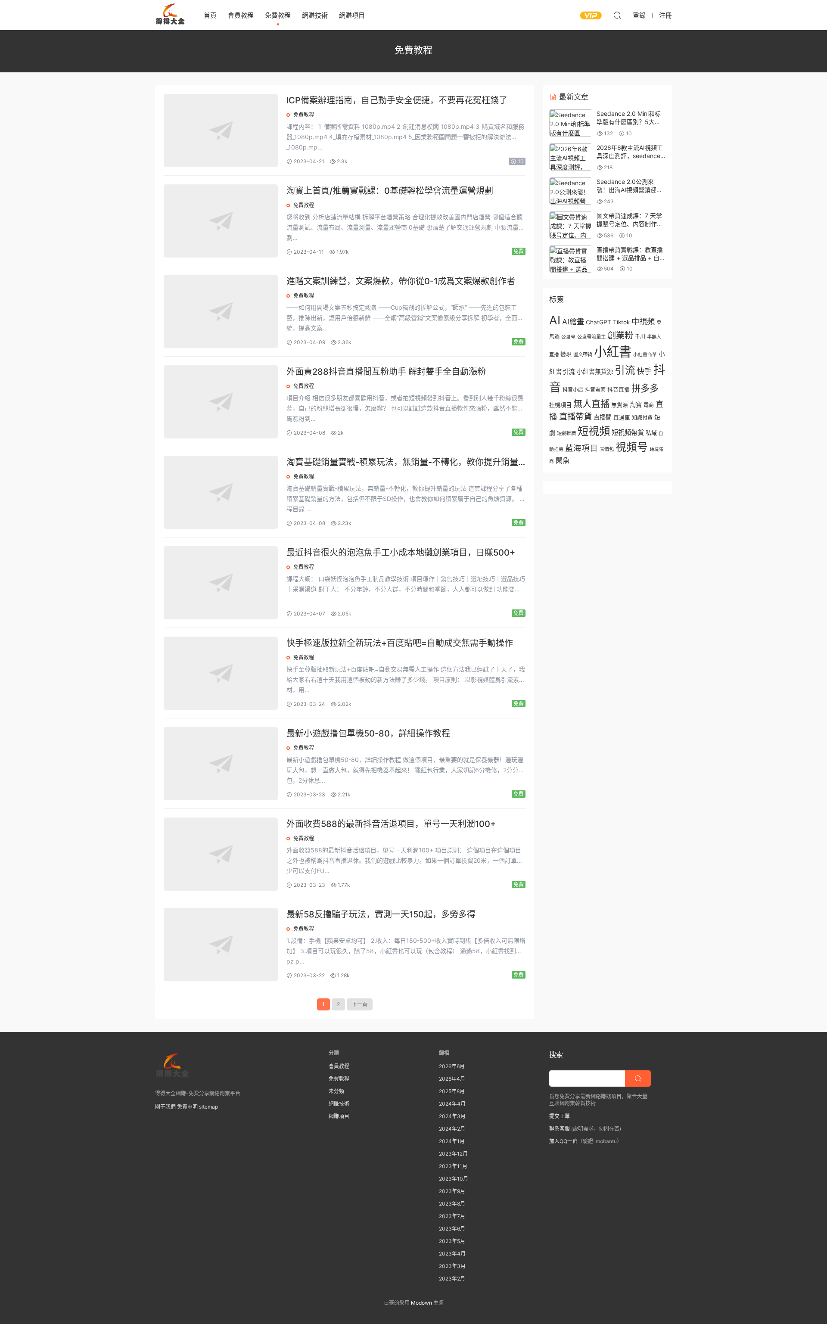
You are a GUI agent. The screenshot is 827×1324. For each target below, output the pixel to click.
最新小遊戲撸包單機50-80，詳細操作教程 (368, 733)
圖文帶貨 (582, 354)
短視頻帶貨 (628, 433)
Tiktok (621, 322)
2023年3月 (452, 1266)
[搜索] (617, 15)
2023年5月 (452, 1241)
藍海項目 (581, 448)
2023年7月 (452, 1216)
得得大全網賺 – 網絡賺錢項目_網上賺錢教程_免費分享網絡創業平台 (170, 15)
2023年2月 (452, 1278)
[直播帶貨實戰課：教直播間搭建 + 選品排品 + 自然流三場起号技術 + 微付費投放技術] (570, 259)
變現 (566, 354)
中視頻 (643, 321)
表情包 (607, 449)
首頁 (210, 15)
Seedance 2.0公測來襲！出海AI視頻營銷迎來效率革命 (629, 190)
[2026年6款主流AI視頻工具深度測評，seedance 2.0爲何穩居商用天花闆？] (570, 157)
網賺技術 (315, 15)
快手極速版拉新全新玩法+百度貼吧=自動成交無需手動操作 (399, 643)
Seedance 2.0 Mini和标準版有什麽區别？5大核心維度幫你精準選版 (629, 122)
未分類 (336, 1091)
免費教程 (278, 15)
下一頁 (359, 1004)
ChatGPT (598, 322)
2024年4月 (452, 1103)
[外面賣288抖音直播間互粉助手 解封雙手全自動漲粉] (221, 401)
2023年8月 (452, 1203)
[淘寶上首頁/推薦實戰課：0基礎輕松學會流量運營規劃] (221, 221)
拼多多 (645, 388)
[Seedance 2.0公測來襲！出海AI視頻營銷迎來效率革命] (570, 191)
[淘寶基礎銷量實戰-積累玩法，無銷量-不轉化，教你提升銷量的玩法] (221, 492)
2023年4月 (452, 1253)
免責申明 (187, 1106)
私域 (651, 432)
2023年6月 (452, 1228)
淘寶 (636, 404)
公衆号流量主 (591, 337)
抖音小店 (573, 389)
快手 (644, 371)
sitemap (208, 1106)
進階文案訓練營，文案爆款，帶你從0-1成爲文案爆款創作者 (400, 281)
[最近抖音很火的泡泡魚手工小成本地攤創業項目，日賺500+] (221, 582)
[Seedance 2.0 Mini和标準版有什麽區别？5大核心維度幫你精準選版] (570, 123)
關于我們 (165, 1106)
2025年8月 (452, 1091)
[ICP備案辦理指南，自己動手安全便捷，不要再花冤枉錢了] (221, 130)
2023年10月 (453, 1178)
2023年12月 (453, 1153)
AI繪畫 (573, 321)
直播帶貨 (575, 416)
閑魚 (562, 460)
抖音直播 (618, 389)
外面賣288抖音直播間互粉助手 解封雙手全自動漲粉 (386, 372)
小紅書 (612, 351)
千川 (640, 336)
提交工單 (559, 1116)
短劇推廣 (566, 433)
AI (554, 320)
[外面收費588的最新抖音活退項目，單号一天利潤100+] (221, 854)
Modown (421, 1302)
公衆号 (568, 337)
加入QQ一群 (563, 1141)
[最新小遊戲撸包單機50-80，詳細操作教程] (221, 763)
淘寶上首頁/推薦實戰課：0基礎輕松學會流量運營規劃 (389, 191)
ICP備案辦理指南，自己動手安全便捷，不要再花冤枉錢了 (396, 100)
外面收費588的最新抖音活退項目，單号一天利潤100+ (391, 824)
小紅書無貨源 (595, 371)
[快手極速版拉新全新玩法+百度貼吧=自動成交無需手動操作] (221, 673)
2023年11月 (453, 1166)
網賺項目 (352, 15)
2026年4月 (452, 1078)
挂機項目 (560, 404)
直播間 (603, 417)
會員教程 (241, 15)
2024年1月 (452, 1141)
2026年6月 (452, 1066)
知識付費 (642, 417)
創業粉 (620, 335)
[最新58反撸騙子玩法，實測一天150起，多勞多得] (221, 944)
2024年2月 (452, 1128)
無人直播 (591, 403)
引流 (625, 370)
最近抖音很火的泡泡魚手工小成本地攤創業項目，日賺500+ (400, 552)
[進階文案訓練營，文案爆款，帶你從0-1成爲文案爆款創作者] (221, 311)
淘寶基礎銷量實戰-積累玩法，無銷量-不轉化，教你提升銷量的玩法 (402, 463)
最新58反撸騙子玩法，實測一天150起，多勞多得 (381, 914)
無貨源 (619, 405)
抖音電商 (595, 389)
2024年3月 (452, 1116)
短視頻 (594, 431)
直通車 (621, 417)
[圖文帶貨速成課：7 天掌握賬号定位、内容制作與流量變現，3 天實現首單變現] (570, 225)
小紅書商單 (645, 354)
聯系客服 (559, 1128)
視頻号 (632, 447)
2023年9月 (452, 1191)
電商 (649, 405)
